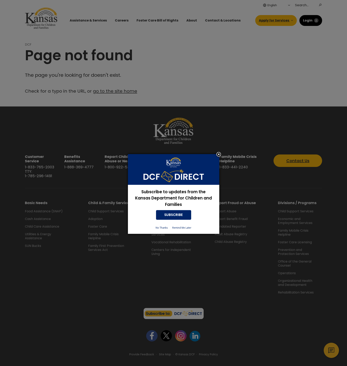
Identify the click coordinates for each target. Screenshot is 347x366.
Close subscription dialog (219, 155)
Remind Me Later (181, 227)
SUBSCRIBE (173, 214)
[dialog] (173, 194)
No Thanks (162, 227)
